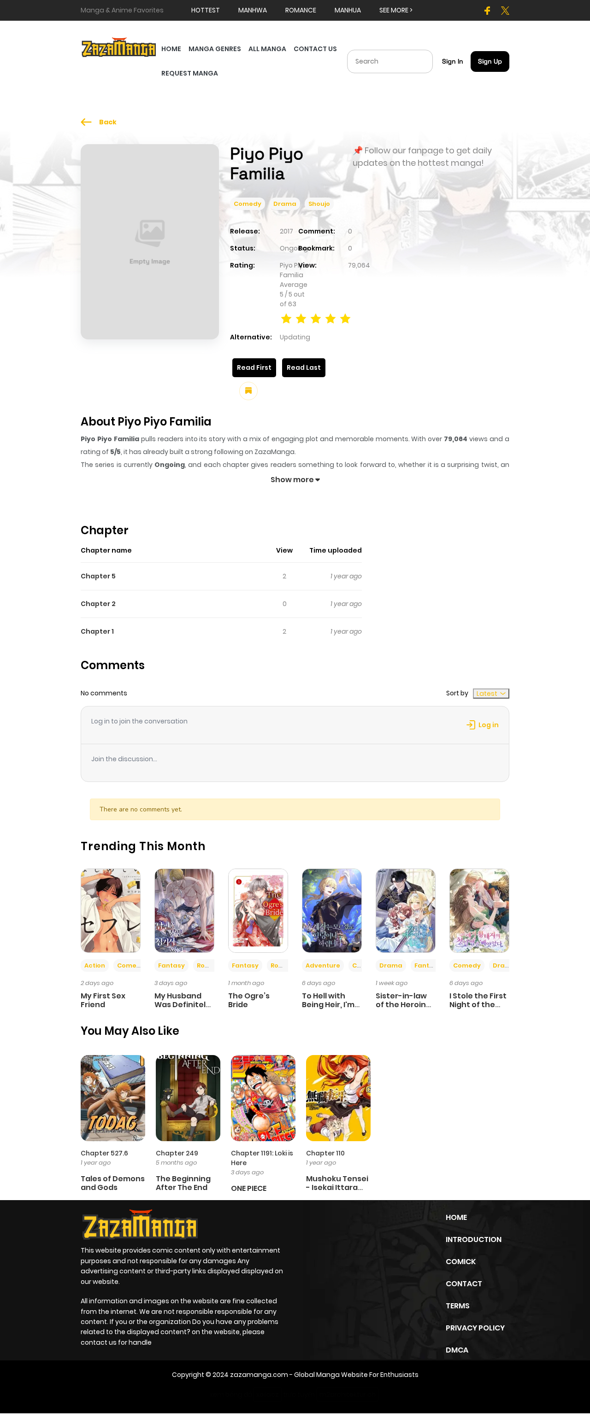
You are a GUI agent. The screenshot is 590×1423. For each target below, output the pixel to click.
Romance (212, 965)
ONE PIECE (248, 1188)
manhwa (252, 10)
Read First (254, 367)
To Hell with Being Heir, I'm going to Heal (328, 1005)
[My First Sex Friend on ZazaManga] (110, 910)
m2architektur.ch (347, 1394)
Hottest (205, 10)
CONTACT (464, 1283)
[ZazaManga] (119, 46)
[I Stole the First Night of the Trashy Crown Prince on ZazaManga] (479, 910)
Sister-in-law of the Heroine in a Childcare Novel (403, 1009)
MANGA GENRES (215, 48)
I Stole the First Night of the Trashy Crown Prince (478, 1009)
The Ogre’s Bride (249, 1000)
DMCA (457, 1350)
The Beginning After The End (183, 1183)
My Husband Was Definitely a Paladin (182, 1005)
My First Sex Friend (103, 1000)
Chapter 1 (97, 631)
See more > (396, 10)
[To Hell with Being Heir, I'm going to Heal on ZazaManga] (331, 910)
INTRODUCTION (474, 1239)
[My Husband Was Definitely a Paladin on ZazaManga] (184, 910)
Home (456, 1217)
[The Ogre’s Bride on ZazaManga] (258, 910)
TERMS (458, 1306)
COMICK (461, 1261)
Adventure (323, 965)
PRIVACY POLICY (475, 1328)
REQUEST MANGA (189, 73)
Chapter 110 (325, 1153)
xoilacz (267, 1394)
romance (300, 10)
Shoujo (319, 203)
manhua (348, 10)
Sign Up (490, 61)
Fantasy (171, 965)
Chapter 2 (98, 603)
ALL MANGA (267, 48)
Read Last (304, 367)
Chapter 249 (177, 1153)
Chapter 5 (98, 576)
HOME (171, 48)
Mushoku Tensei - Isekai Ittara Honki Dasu (337, 1187)
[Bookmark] (248, 391)
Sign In (452, 61)
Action (94, 965)
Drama (284, 203)
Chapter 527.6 (104, 1153)
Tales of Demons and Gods (113, 1183)
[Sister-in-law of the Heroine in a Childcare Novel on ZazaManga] (405, 910)
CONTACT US (315, 48)
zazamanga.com (259, 1374)
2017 (286, 231)
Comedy (247, 203)
